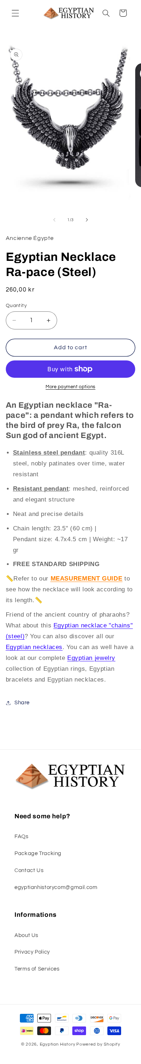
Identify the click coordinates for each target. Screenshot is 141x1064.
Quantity (16, 305)
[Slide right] (87, 220)
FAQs (21, 836)
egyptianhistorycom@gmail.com (56, 887)
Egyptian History (58, 1044)
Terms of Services (37, 969)
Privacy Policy (32, 952)
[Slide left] (54, 220)
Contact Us (28, 870)
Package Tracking (37, 853)
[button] (15, 13)
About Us (26, 935)
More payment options (70, 387)
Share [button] (22, 702)
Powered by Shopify (98, 1044)
